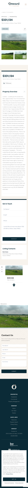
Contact (14, 239)
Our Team (14, 410)
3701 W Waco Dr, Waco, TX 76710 (14, 433)
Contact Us (14, 431)
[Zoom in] (2, 267)
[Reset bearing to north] (2, 271)
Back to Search (8, 12)
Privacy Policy (14, 424)
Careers (14, 413)
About (14, 408)
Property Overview (10, 92)
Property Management (14, 401)
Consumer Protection (9, 483)
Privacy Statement (19, 483)
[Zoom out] (2, 269)
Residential (14, 397)
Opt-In (14, 479)
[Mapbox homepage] (3, 304)
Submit (14, 371)
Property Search (14, 422)
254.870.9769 (14, 436)
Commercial (14, 399)
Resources (14, 420)
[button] (14, 285)
